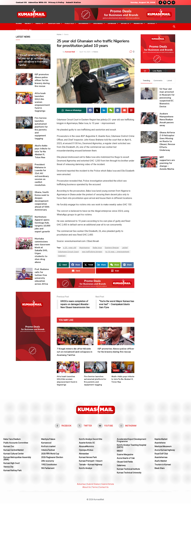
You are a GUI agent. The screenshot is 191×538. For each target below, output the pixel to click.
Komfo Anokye (85, 468)
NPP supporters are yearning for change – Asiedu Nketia (167, 163)
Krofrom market (48, 446)
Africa (151, 23)
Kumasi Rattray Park (12, 470)
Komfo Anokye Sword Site (90, 439)
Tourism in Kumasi (163, 464)
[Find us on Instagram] (173, 2)
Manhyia (138, 23)
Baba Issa (97, 248)
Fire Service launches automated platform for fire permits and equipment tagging (95, 380)
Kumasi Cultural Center (13, 454)
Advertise (81, 484)
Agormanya (84, 248)
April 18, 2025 (84, 52)
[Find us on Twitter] (165, 2)
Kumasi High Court (11, 463)
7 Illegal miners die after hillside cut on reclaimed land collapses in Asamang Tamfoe (74, 352)
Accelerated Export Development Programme (131, 440)
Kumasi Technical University (129, 473)
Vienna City (8, 467)
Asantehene (160, 443)
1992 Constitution (49, 464)
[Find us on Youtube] (169, 2)
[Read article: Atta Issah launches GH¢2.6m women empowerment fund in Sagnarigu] (68, 367)
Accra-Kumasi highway (165, 450)
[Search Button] (174, 26)
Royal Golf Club (161, 454)
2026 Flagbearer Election (52, 457)
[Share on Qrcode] (131, 110)
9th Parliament (47, 468)
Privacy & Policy (56, 2)
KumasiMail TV (23, 30)
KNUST (120, 451)
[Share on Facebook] (90, 110)
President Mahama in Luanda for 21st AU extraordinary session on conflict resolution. (42, 174)
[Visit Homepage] (32, 14)
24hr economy (47, 461)
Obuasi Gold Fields (125, 462)
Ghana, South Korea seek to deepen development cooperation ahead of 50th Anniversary (42, 201)
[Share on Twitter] (97, 110)
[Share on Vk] (118, 110)
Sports (125, 23)
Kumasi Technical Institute (128, 469)
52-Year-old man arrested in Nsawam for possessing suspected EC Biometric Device (167, 98)
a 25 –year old (69, 248)
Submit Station (73, 2)
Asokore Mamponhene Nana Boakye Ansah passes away (167, 119)
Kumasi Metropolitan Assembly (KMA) (17, 458)
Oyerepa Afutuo (86, 450)
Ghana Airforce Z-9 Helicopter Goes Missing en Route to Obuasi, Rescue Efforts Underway (167, 141)
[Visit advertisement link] (125, 14)
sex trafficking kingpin (92, 252)
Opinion (112, 23)
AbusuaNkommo (86, 446)
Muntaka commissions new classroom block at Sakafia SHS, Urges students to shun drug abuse (42, 250)
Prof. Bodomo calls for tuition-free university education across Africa (42, 276)
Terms (95, 487)
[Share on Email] (124, 110)
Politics (69, 23)
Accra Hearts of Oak (126, 458)
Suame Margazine (125, 454)
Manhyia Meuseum (163, 446)
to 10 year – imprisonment (117, 252)
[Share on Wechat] (111, 110)
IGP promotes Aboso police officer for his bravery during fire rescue (116, 350)
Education (54, 23)
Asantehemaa (161, 457)
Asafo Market (161, 461)
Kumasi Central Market (13, 450)
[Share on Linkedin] (104, 110)
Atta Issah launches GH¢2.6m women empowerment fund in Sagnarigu (67, 380)
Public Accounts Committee (15, 443)
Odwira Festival (48, 450)
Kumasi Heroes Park (88, 457)
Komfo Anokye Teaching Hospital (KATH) (131, 446)
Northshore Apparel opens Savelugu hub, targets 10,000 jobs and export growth (42, 224)
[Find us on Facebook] (160, 2)
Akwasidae (84, 454)
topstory (62, 256)
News (28, 23)
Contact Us (104, 487)
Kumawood (46, 443)
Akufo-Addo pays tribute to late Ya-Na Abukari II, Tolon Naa (122, 379)
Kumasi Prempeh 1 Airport (90, 461)
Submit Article (107, 484)
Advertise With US (37, 2)
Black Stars (160, 468)
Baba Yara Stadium (12, 439)
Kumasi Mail (70, 52)
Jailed (125, 248)
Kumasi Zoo (8, 446)
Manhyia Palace (48, 439)
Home (19, 23)
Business (83, 23)
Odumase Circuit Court (68, 252)
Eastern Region (112, 248)
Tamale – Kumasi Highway (90, 464)
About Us (86, 487)
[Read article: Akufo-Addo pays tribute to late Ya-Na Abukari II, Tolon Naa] (122, 367)
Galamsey (121, 465)
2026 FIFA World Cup (50, 454)
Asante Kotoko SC (87, 443)
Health (39, 23)
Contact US (21, 2)
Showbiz (98, 23)
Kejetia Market (161, 439)
